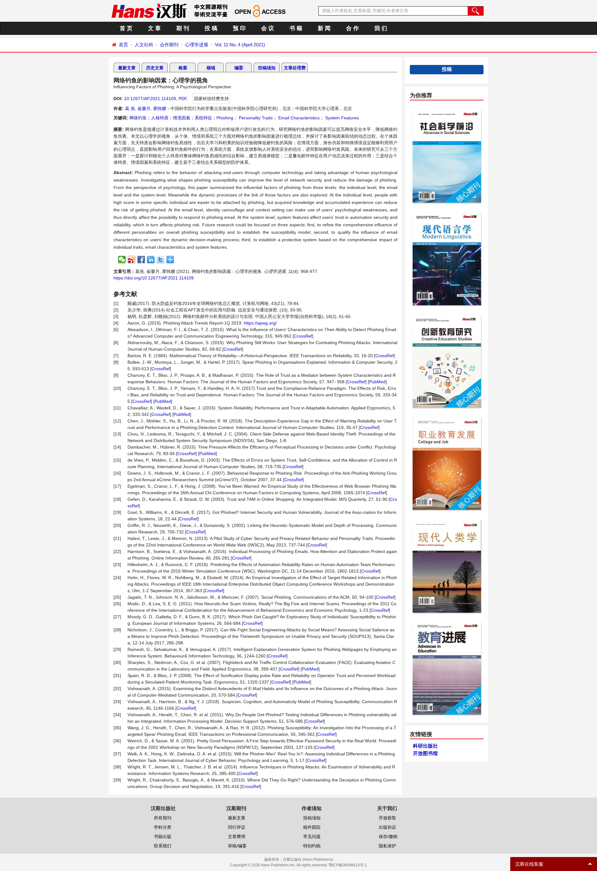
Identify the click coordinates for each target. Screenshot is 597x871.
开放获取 (387, 817)
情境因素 (181, 117)
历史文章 (155, 67)
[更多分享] (170, 259)
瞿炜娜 (159, 108)
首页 (123, 44)
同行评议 (236, 827)
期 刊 (182, 28)
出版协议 (387, 827)
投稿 (447, 69)
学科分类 (162, 827)
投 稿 (211, 28)
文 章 (154, 28)
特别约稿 (312, 845)
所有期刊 (162, 817)
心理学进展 (196, 44)
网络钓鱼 (138, 117)
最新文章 (127, 67)
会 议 (267, 28)
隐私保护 (387, 845)
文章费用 (236, 836)
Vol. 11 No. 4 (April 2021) (240, 44)
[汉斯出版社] (148, 10)
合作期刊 (169, 44)
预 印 (239, 28)
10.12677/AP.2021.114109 (150, 98)
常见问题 (312, 836)
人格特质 (160, 117)
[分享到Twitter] (160, 259)
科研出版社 (425, 746)
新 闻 (324, 28)
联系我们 (162, 845)
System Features (341, 117)
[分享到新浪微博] (132, 259)
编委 (238, 67)
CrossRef (303, 336)
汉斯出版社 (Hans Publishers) (308, 859)
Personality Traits (255, 117)
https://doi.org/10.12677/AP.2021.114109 (153, 277)
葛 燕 (130, 108)
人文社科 (144, 44)
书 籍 (295, 28)
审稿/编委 (237, 845)
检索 (182, 67)
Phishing (224, 117)
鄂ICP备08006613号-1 (348, 865)
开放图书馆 (425, 753)
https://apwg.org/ (260, 322)
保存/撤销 (388, 836)
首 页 (126, 28)
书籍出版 (162, 836)
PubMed (377, 381)
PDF (182, 98)
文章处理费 (295, 67)
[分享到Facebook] (141, 259)
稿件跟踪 (312, 827)
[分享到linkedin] (151, 259)
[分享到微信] (122, 259)
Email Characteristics (298, 117)
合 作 (352, 28)
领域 (210, 67)
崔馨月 (143, 108)
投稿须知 (266, 67)
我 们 (380, 28)
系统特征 (203, 117)
